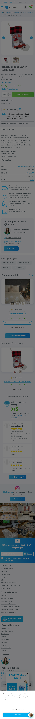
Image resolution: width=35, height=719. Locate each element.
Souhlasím (17, 714)
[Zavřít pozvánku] (31, 697)
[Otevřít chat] (31, 715)
